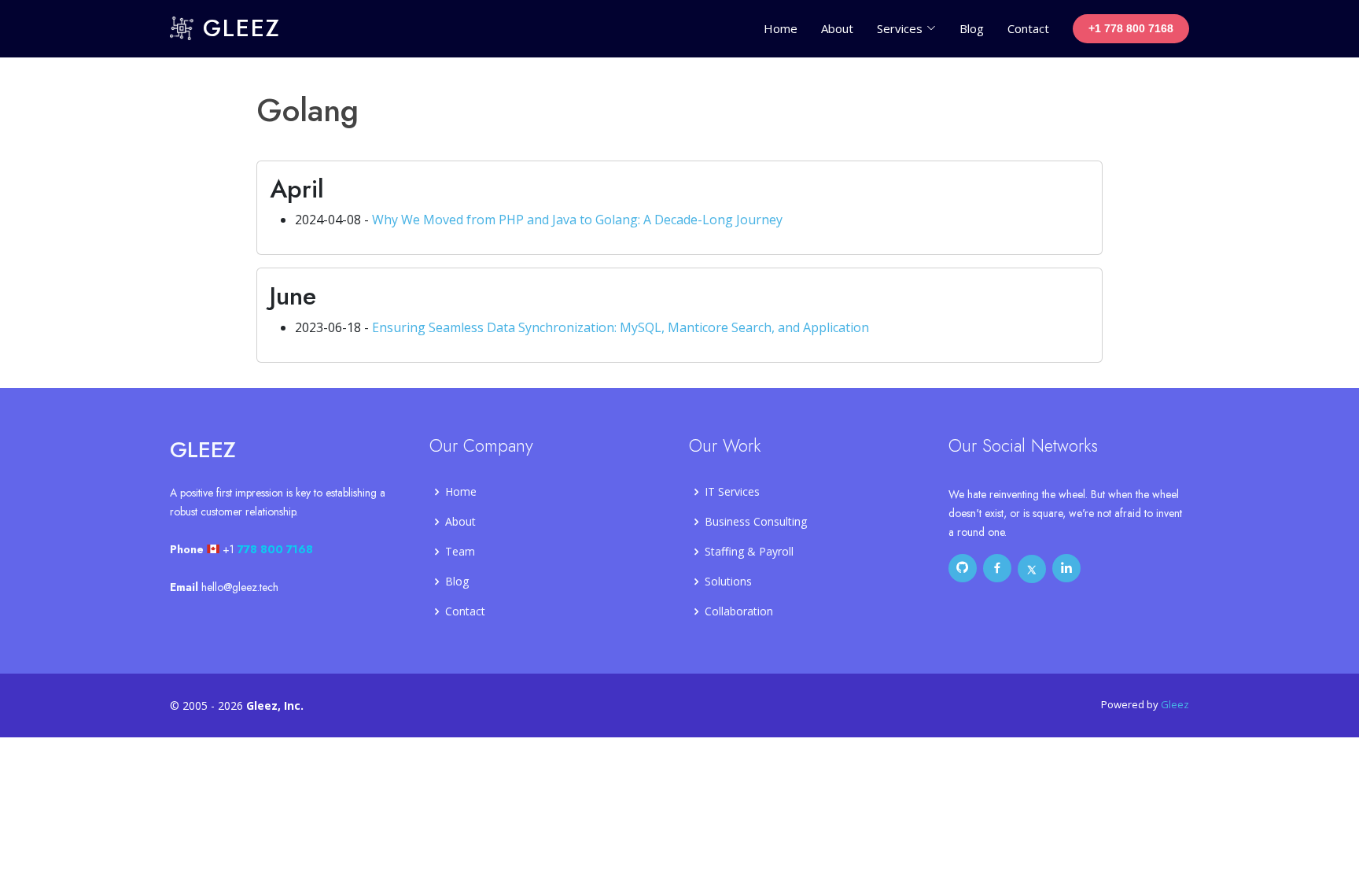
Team (460, 551)
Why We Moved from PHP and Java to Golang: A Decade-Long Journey (577, 219)
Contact (1028, 28)
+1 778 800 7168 (1130, 28)
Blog (971, 28)
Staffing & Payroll (749, 551)
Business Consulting (756, 521)
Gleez (237, 28)
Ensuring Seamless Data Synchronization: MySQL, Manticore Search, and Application (620, 327)
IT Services (732, 491)
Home (780, 28)
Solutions (728, 581)
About (837, 28)
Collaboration (739, 611)
